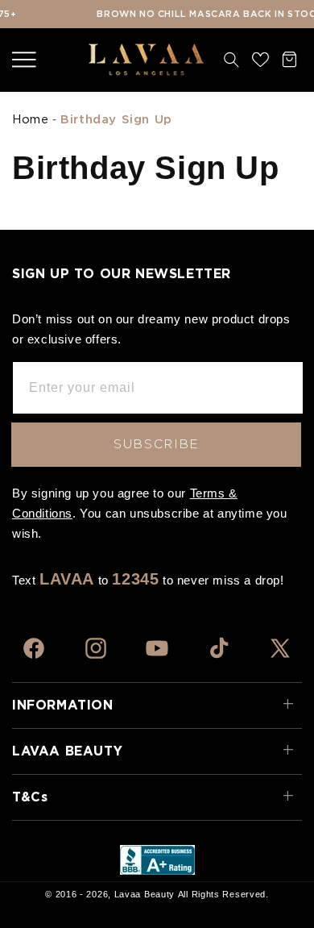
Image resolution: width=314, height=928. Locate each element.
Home (30, 120)
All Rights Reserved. (223, 894)
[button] (24, 60)
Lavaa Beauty (144, 894)
